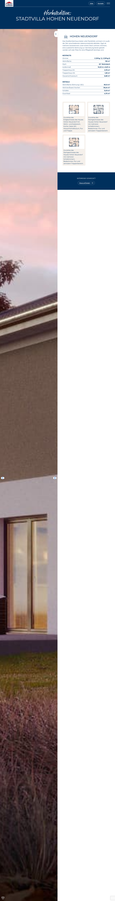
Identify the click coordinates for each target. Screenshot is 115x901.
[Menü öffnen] (108, 3)
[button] (3, 898)
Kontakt (101, 3)
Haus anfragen (84, 183)
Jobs (91, 3)
